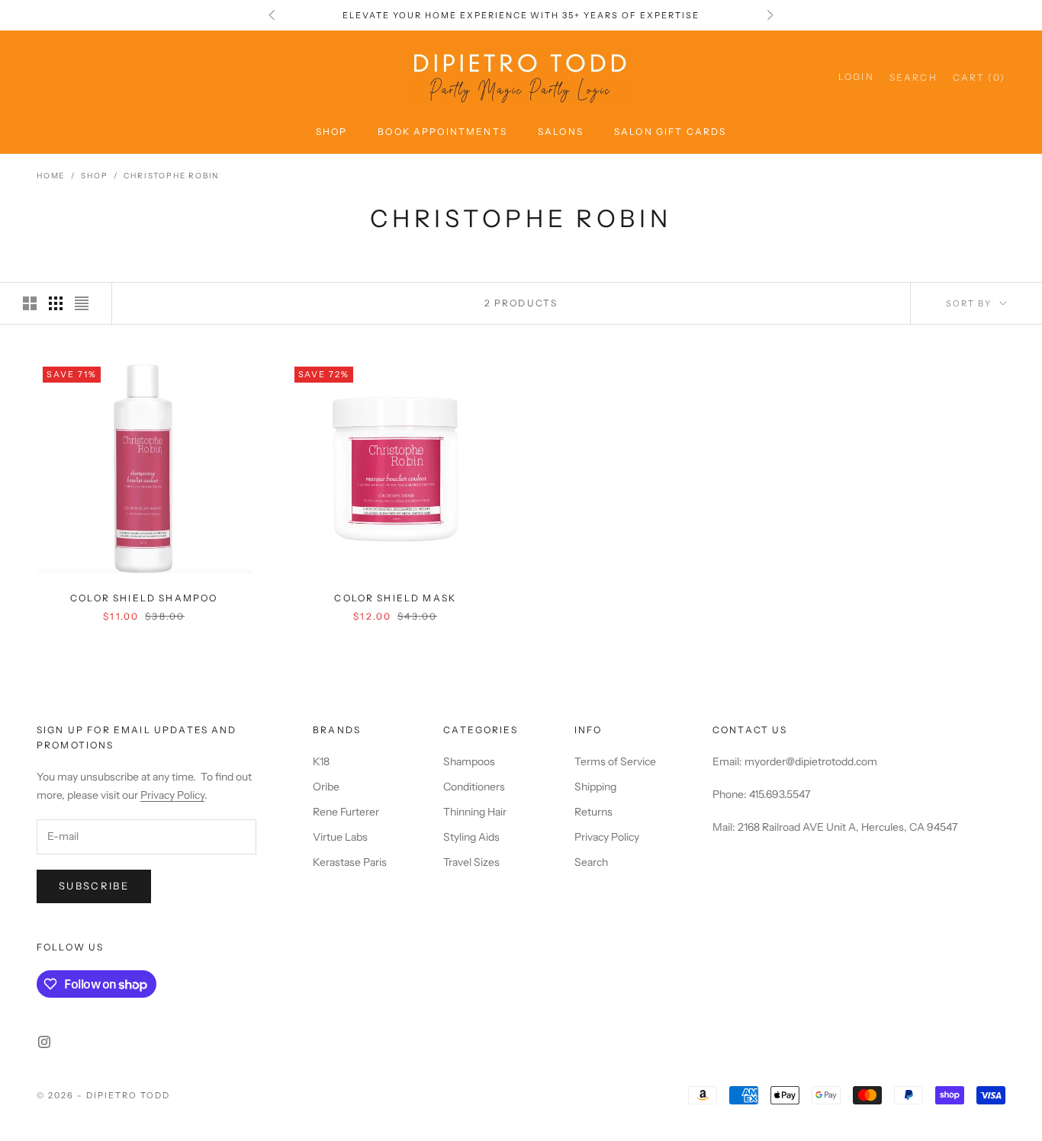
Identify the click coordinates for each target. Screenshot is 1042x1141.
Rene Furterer (346, 812)
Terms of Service (615, 761)
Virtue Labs (340, 837)
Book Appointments (442, 131)
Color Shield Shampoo (143, 598)
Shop (332, 131)
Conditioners (474, 786)
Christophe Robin (171, 176)
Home (51, 176)
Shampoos (469, 761)
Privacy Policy (172, 795)
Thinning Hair (475, 812)
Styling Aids (471, 837)
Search (591, 862)
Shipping (595, 786)
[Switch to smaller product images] (56, 303)
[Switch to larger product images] (30, 303)
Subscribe (94, 886)
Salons (561, 131)
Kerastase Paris (350, 862)
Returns (593, 812)
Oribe (326, 786)
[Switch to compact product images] (81, 303)
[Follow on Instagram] (44, 1042)
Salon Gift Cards (670, 131)
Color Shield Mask (395, 598)
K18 (321, 761)
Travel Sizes (471, 862)
